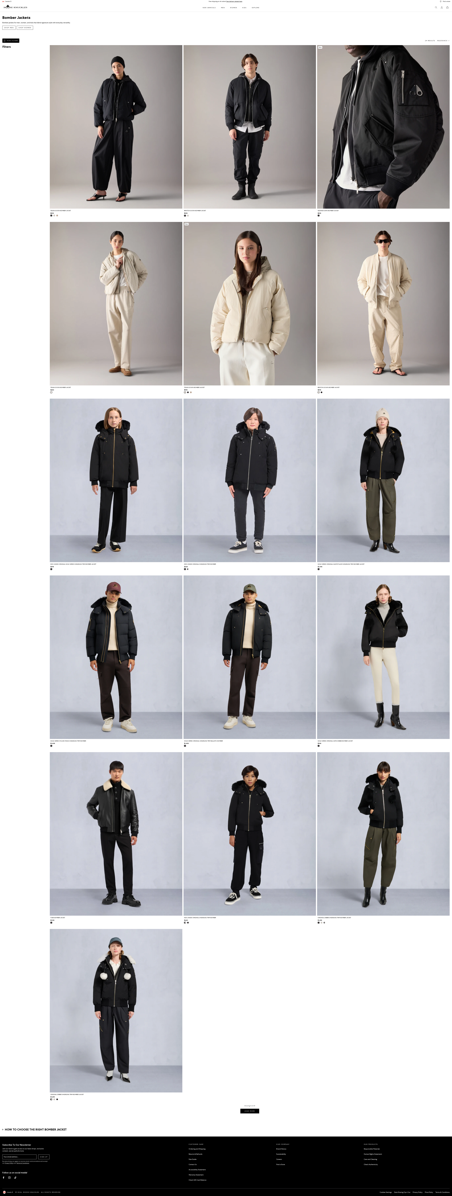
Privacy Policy (9, 1163)
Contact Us (193, 1164)
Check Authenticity (371, 1164)
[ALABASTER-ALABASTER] (321, 923)
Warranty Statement (196, 1175)
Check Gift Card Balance (197, 1180)
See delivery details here (234, 1)
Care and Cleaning (370, 1159)
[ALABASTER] (54, 215)
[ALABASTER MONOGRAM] (51, 392)
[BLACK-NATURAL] (188, 569)
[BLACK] (51, 215)
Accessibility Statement (197, 1170)
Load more (249, 1111)
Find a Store (280, 1164)
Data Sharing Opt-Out (402, 1192)
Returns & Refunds (195, 1154)
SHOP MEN (9, 28)
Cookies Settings (386, 1192)
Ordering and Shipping (197, 1149)
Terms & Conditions (23, 1163)
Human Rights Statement (373, 1154)
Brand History (281, 1149)
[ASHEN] (57, 215)
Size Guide (192, 1159)
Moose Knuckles (31, 1192)
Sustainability (281, 1154)
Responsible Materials (372, 1149)
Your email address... (11, 1157)
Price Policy (429, 1192)
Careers (279, 1159)
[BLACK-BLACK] (51, 569)
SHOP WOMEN (25, 28)
